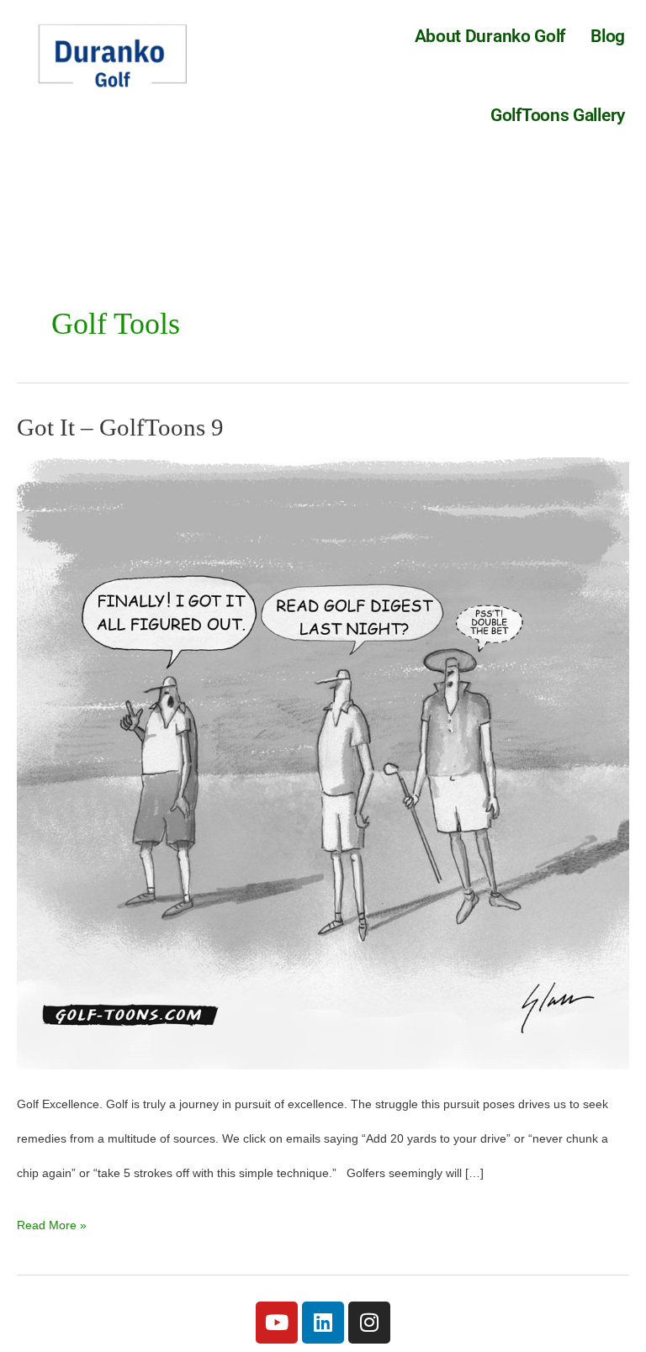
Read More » (52, 1220)
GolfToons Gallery (557, 115)
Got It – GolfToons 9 (120, 427)
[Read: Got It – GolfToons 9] (323, 763)
